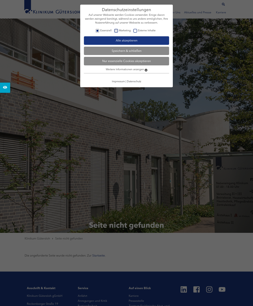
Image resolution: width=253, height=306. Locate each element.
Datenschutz (134, 81)
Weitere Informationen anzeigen (125, 69)
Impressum (118, 81)
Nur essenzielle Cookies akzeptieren (126, 61)
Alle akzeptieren (126, 40)
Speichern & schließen (127, 51)
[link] (5, 88)
